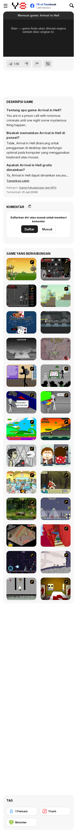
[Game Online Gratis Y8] (19, 6)
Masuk (47, 229)
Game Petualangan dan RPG (37, 187)
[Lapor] (37, 64)
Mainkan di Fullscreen (39, 48)
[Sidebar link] (5, 5)
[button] (17, 180)
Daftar (29, 229)
